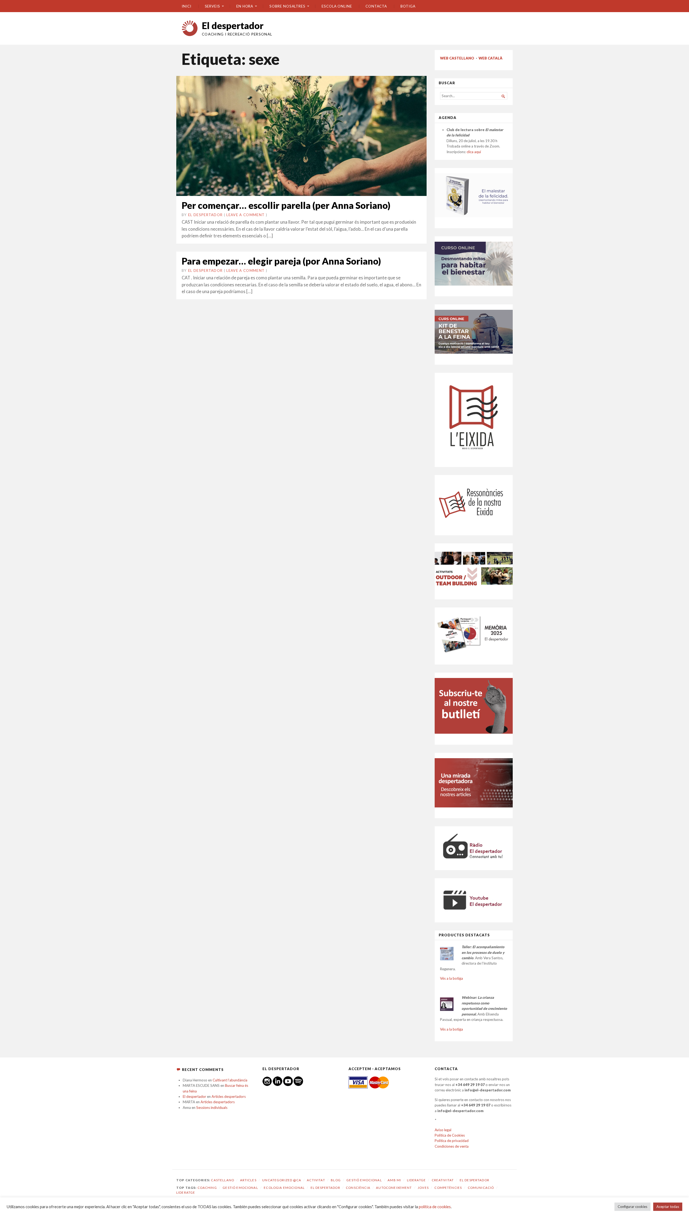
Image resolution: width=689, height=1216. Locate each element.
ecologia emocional (284, 1187)
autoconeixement (394, 1187)
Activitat (316, 1180)
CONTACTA (376, 6)
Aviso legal (443, 1130)
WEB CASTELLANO (457, 58)
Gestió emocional (364, 1180)
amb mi (394, 1180)
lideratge (185, 1192)
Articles (248, 1180)
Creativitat (443, 1180)
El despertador (232, 25)
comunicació (481, 1187)
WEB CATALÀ (490, 58)
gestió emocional (240, 1187)
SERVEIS (212, 6)
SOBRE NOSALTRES (287, 6)
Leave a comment (245, 215)
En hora (244, 6)
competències (448, 1187)
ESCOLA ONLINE (337, 6)
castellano (222, 1180)
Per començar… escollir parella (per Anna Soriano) (286, 205)
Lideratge (416, 1180)
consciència (358, 1187)
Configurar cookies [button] (632, 1206)
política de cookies (435, 1206)
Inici (186, 6)
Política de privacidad (452, 1140)
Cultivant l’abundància (230, 1080)
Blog (336, 1180)
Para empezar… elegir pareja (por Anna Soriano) (281, 260)
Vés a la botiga (451, 978)
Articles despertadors (229, 1096)
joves (423, 1187)
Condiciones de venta (452, 1146)
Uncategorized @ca (281, 1180)
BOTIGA (408, 6)
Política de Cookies (450, 1135)
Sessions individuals (211, 1107)
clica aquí (474, 152)
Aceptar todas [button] (667, 1206)
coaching (207, 1187)
